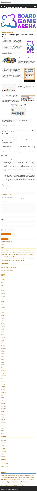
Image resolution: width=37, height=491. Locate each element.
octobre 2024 (3, 296)
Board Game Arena (21, 57)
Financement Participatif (5, 446)
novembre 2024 (3, 295)
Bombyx (23, 250)
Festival (33, 252)
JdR (5, 257)
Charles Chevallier (33, 250)
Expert (30, 252)
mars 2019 (2, 367)
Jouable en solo (20, 257)
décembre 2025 (3, 277)
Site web (2, 224)
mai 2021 (2, 340)
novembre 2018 (3, 372)
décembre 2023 (3, 309)
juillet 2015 (2, 430)
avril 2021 (2, 342)
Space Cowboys (11, 260)
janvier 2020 (3, 361)
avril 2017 (2, 400)
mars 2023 (2, 321)
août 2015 (2, 428)
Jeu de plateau (10, 257)
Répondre (5, 182)
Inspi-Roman (31, 254)
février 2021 (3, 345)
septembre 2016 (3, 409)
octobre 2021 (3, 337)
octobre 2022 (3, 326)
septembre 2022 (3, 328)
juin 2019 (2, 362)
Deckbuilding (24, 252)
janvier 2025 (3, 293)
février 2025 (3, 291)
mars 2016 (2, 417)
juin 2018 (2, 378)
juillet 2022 (2, 329)
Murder (2, 454)
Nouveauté (21, 258)
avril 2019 (2, 365)
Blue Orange (10, 250)
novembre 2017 (3, 389)
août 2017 (2, 394)
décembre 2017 (3, 387)
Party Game (31, 258)
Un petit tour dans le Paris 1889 (7, 146)
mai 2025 (2, 287)
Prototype (2, 260)
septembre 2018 (3, 375)
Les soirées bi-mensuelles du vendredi (7, 242)
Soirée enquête (6, 260)
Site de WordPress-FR (4, 466)
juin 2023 (2, 317)
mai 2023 (2, 318)
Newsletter (2, 244)
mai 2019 (2, 364)
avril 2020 (2, 356)
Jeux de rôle (8, 7)
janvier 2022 (3, 335)
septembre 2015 (3, 427)
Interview (2, 256)
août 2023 (2, 313)
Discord (31, 117)
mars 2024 (2, 304)
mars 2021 (2, 343)
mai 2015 (2, 433)
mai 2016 (2, 414)
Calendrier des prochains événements (7, 270)
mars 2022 (2, 332)
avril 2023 (2, 320)
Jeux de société (4, 32)
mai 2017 (2, 398)
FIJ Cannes (8, 254)
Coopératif (14, 252)
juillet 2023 (2, 315)
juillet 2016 (2, 411)
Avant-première (4, 250)
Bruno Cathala (28, 250)
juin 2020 (2, 353)
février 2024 (3, 306)
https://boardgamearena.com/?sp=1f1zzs (20, 171)
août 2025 (2, 282)
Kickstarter (27, 256)
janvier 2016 (3, 420)
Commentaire (3, 201)
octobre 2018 (3, 373)
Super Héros (3, 456)
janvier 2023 (3, 324)
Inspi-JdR (28, 254)
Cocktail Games (3, 252)
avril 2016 (2, 416)
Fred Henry (14, 254)
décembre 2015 (3, 422)
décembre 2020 (3, 348)
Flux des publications (4, 463)
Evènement (2, 443)
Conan (8, 252)
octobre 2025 (3, 279)
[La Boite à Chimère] (2, 6)
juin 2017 (2, 397)
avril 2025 (2, 288)
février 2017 (3, 403)
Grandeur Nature (15, 7)
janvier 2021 (3, 346)
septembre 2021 (3, 339)
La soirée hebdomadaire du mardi (6, 241)
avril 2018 (2, 381)
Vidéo (19, 260)
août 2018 (2, 376)
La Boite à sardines (23, 7)
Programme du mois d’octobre (6, 272)
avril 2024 (2, 302)
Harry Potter (19, 254)
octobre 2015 (3, 425)
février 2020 (3, 359)
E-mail (2, 219)
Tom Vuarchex (16, 260)
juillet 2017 (2, 395)
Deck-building (19, 252)
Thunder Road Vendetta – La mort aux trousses (8, 267)
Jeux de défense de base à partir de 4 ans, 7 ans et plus (10, 265)
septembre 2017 (3, 392)
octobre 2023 (3, 312)
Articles (2, 438)
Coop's (10, 252)
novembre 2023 (3, 310)
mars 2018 (2, 383)
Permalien (15, 186)
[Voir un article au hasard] (35, 6)
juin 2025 (2, 285)
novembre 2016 (3, 408)
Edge (27, 252)
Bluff (13, 250)
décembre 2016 (3, 406)
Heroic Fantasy (23, 254)
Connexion (2, 461)
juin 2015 (2, 431)
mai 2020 (2, 354)
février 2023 (3, 323)
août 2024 (2, 299)
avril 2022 (2, 331)
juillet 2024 (2, 301)
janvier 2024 (3, 307)
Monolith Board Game (9, 258)
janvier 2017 (3, 405)
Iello (26, 254)
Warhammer (22, 260)
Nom (2, 214)
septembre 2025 (3, 280)
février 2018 (3, 384)
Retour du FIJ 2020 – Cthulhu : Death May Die (27, 147)
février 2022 (3, 334)
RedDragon (8, 38)
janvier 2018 (3, 386)
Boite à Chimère (17, 250)
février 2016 (3, 419)
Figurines (3, 254)
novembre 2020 (3, 350)
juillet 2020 (2, 351)
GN (16, 254)
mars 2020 (2, 357)
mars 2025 (2, 290)
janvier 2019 (3, 370)
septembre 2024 (3, 298)
